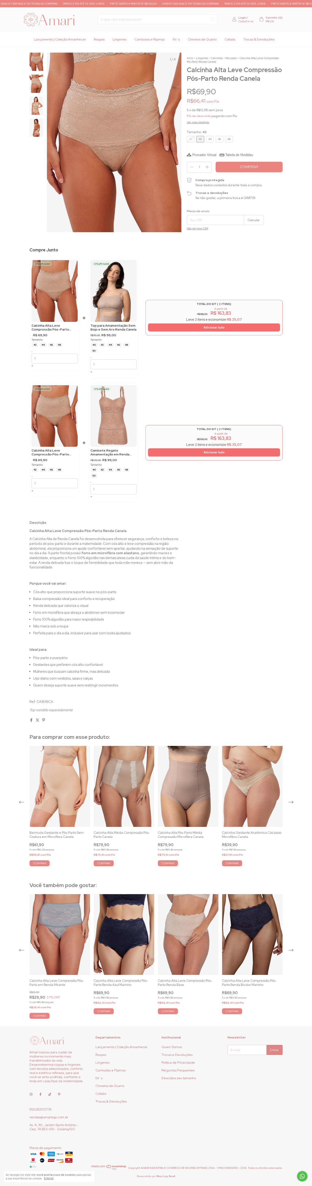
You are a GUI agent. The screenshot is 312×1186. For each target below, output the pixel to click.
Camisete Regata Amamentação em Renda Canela (109, 453)
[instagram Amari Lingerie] (31, 1094)
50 (94, 350)
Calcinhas (217, 58)
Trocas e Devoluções (177, 1055)
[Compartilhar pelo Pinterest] (43, 720)
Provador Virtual (204, 155)
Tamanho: (197, 132)
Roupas (99, 39)
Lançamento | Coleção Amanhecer (60, 39)
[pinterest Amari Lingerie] (59, 1094)
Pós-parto (231, 58)
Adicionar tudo (214, 327)
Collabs (230, 39)
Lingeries (120, 39)
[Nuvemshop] (109, 1169)
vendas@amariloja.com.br (48, 1117)
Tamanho (37, 339)
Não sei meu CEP (197, 228)
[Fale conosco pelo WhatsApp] (302, 1176)
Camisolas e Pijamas (150, 39)
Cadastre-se (246, 21)
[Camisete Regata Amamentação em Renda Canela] (113, 416)
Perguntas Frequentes (178, 1070)
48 (59, 344)
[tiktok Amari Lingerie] (49, 1094)
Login (242, 17)
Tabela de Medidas (239, 155)
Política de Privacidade (178, 1062)
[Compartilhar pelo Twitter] (38, 720)
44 (43, 344)
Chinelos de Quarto (202, 39)
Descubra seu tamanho (178, 1078)
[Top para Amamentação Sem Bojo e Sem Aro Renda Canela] (113, 291)
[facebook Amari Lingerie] (40, 1094)
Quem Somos (171, 1047)
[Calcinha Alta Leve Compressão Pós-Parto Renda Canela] (55, 291)
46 (51, 344)
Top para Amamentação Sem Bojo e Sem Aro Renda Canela (113, 328)
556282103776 (40, 1109)
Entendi (48, 1178)
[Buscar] (212, 19)
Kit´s (176, 39)
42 (35, 344)
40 (94, 344)
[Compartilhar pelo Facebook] (31, 720)
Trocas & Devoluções (259, 39)
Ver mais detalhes (198, 122)
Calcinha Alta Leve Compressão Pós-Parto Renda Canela (50, 328)
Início (190, 58)
